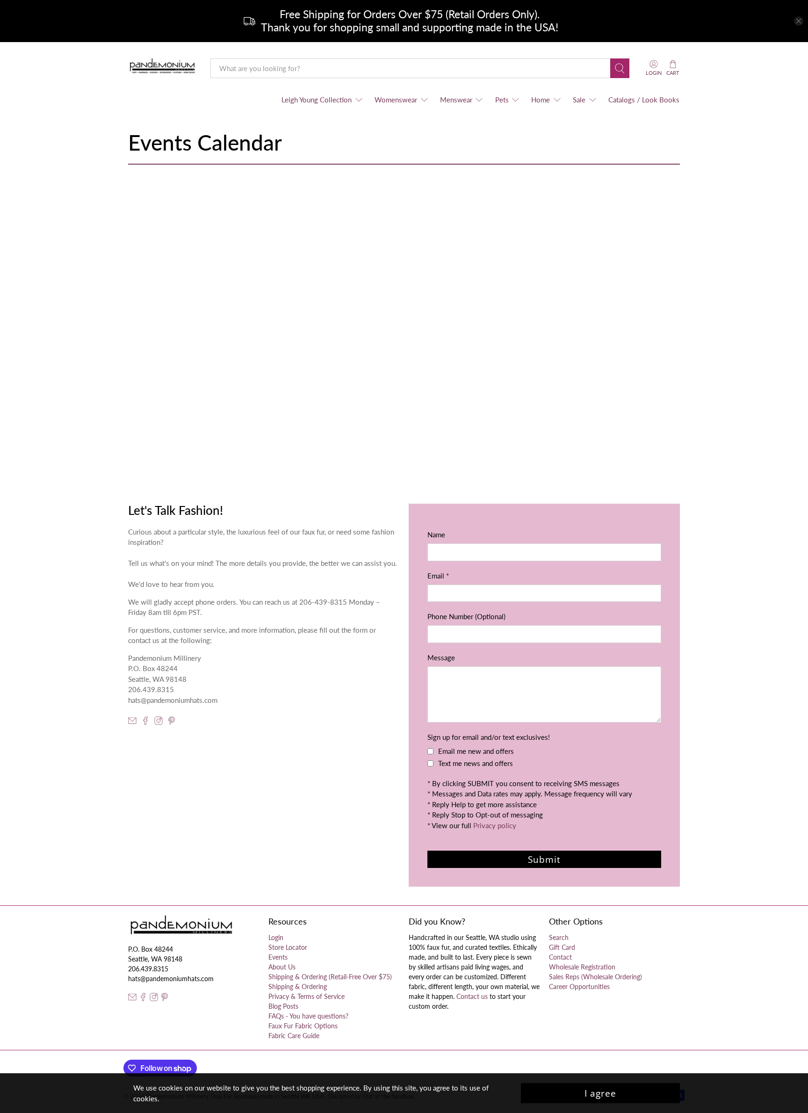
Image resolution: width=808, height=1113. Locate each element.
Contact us (472, 996)
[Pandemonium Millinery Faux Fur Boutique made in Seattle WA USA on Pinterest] (171, 722)
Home (540, 99)
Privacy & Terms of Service (306, 996)
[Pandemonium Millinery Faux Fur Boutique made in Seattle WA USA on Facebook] (145, 722)
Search (559, 937)
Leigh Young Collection (316, 99)
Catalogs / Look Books (643, 99)
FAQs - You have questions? (308, 1016)
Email (438, 575)
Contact (560, 957)
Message (441, 657)
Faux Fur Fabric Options (303, 1026)
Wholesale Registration (582, 967)
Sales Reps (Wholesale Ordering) (595, 977)
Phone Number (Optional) (466, 616)
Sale (579, 99)
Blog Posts (283, 1006)
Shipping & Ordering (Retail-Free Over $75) (330, 977)
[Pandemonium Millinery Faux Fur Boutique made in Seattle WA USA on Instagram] (158, 722)
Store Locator (287, 947)
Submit (544, 859)
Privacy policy (494, 825)
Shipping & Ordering (297, 986)
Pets (502, 99)
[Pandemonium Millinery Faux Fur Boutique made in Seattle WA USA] (162, 68)
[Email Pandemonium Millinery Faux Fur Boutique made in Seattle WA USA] (132, 722)
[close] (798, 21)
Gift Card (562, 947)
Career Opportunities (579, 986)
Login (275, 937)
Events (278, 957)
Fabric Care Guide (293, 1036)
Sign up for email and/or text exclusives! (488, 737)
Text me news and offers (475, 763)
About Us (282, 967)
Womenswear (396, 99)
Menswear (456, 99)
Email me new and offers (476, 751)
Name (436, 534)
